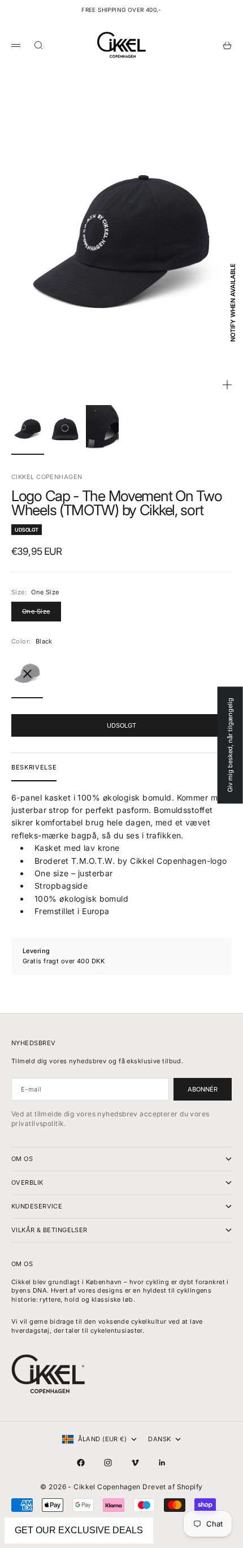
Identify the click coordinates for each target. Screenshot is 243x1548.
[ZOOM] (227, 384)
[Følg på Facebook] (80, 1462)
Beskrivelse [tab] (34, 767)
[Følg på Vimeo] (135, 1462)
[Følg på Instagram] (107, 1462)
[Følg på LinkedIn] (162, 1462)
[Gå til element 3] (102, 429)
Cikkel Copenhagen (46, 477)
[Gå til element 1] (27, 429)
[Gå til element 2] (65, 429)
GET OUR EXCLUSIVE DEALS (79, 1530)
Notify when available (233, 302)
